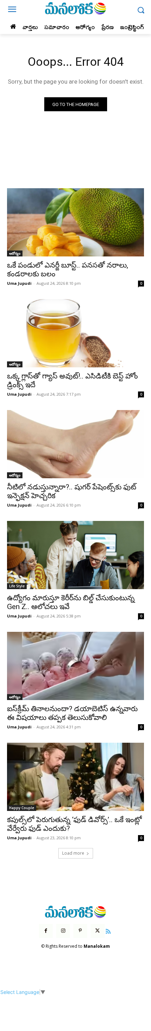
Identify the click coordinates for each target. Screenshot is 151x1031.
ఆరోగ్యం (14, 253)
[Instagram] (63, 931)
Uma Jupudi (19, 283)
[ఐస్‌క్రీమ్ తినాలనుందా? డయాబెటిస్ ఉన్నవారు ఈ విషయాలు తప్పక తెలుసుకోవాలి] (75, 666)
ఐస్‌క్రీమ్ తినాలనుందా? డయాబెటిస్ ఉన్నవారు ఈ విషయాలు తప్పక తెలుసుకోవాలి (72, 713)
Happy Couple (21, 807)
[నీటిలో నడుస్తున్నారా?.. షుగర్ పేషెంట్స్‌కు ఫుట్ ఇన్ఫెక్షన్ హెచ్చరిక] (75, 444)
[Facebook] (46, 931)
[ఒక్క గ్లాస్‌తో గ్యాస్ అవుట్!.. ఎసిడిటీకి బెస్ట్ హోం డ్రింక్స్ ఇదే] (75, 333)
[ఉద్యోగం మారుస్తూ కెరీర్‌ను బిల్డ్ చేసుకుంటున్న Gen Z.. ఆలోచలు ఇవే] (75, 555)
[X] (97, 931)
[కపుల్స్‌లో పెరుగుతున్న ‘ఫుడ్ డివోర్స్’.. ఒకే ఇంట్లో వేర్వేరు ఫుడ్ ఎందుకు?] (75, 777)
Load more (73, 853)
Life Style (17, 586)
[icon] (108, 930)
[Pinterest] (80, 931)
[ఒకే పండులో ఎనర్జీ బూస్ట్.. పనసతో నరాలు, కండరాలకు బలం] (75, 222)
